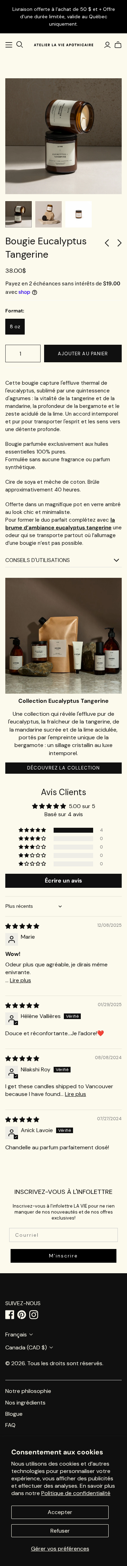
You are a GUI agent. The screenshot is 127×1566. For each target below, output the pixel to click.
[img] (22, 926)
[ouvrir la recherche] (19, 44)
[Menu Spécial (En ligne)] (8, 44)
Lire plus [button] (20, 980)
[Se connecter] (107, 45)
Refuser (60, 1530)
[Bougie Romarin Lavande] (118, 245)
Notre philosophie (28, 1391)
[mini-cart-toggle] (117, 45)
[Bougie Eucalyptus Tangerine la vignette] (18, 214)
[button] (33, 830)
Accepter (60, 1512)
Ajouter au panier (83, 354)
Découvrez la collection (63, 768)
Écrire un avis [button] (63, 880)
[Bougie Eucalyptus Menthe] (109, 245)
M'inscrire (63, 1256)
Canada (26, 1347)
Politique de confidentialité (75, 1493)
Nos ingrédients (25, 1402)
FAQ (10, 1425)
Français (16, 1334)
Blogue (14, 1414)
